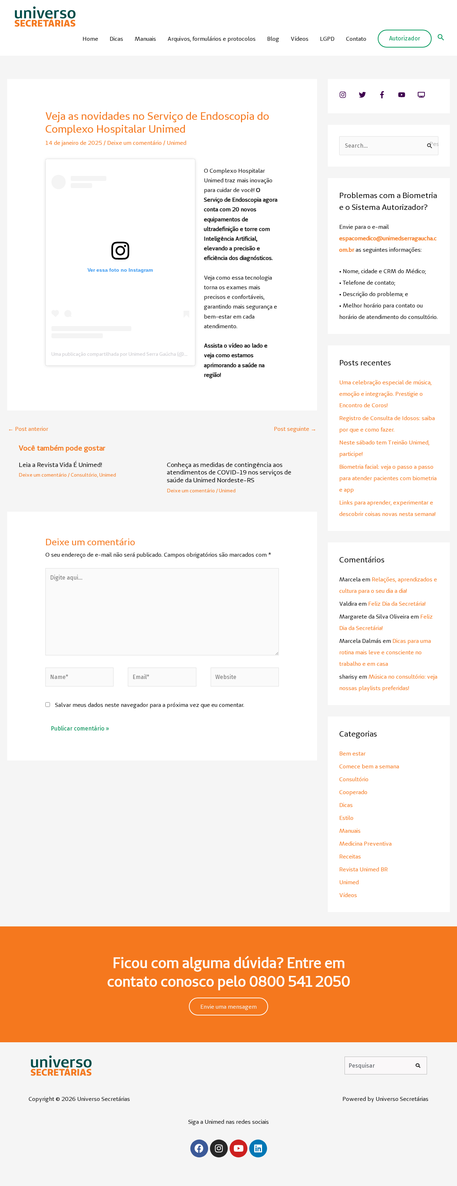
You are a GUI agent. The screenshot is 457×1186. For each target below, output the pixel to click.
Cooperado (353, 792)
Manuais (145, 38)
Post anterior (28, 428)
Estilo (346, 817)
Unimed (176, 142)
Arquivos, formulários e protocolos (211, 38)
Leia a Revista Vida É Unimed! (60, 465)
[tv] (422, 94)
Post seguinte (295, 428)
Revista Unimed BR (363, 869)
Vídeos (299, 38)
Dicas (116, 38)
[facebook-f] (387, 94)
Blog (273, 38)
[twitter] (368, 94)
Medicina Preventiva (365, 843)
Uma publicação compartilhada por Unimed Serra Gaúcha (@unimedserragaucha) (140, 354)
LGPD (327, 38)
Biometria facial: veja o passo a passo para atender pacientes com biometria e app (388, 478)
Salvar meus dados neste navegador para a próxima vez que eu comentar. (149, 704)
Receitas (350, 856)
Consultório (84, 475)
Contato (356, 38)
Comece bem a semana (369, 766)
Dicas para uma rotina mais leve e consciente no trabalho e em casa (385, 652)
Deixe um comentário (134, 142)
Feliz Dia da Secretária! (397, 603)
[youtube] (407, 94)
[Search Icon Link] (441, 38)
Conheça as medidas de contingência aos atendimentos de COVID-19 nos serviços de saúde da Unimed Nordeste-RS (229, 472)
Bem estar (352, 753)
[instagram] (348, 94)
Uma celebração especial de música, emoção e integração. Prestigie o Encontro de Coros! (385, 394)
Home (90, 38)
